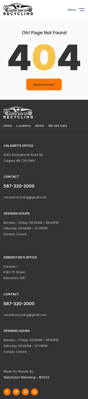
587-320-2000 (19, 303)
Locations (23, 125)
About (39, 125)
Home (8, 125)
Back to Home (44, 84)
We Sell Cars (57, 125)
